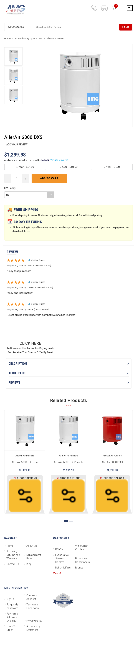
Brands (79, 567)
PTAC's (59, 549)
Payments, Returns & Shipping (12, 617)
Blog (29, 564)
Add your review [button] (16, 144)
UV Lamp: (10, 188)
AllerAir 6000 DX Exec (24, 461)
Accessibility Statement (33, 628)
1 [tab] (66, 521)
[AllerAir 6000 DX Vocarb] (68, 430)
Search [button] (125, 27)
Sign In (10, 599)
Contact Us (12, 564)
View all (57, 573)
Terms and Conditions (32, 606)
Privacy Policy (34, 620)
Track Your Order (12, 628)
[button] (13, 56)
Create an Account (31, 597)
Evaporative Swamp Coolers (61, 558)
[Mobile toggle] (130, 8)
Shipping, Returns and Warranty (13, 555)
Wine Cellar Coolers (81, 547)
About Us (31, 545)
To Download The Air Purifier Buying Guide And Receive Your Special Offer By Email (30, 347)
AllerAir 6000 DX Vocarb (68, 461)
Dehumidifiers (63, 567)
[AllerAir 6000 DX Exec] (24, 430)
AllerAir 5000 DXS (112, 461)
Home (9, 545)
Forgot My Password (12, 606)
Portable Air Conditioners (82, 560)
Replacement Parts (33, 557)
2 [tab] (71, 521)
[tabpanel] (25, 461)
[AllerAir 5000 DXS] (112, 430)
